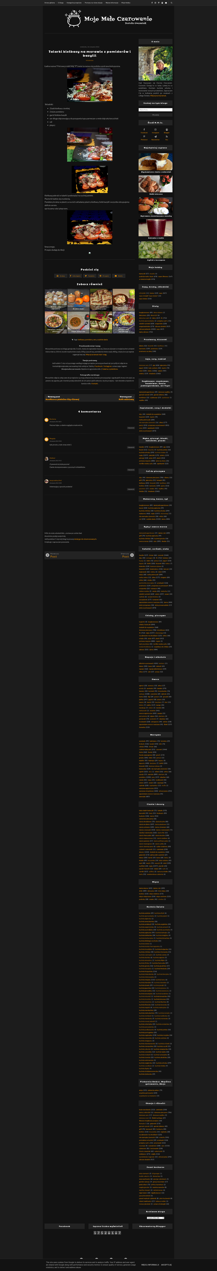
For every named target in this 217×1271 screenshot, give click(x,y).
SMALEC (152, 489)
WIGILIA (153, 1154)
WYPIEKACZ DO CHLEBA (161, 647)
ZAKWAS (141, 649)
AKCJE (141, 1090)
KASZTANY (158, 702)
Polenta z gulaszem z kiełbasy (123, 329)
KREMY (152, 293)
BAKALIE (141, 447)
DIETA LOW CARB (144, 318)
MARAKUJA (142, 708)
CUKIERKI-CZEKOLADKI (145, 849)
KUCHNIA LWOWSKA (161, 1005)
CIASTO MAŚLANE (162, 838)
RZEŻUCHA (164, 591)
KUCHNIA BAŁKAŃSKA (145, 935)
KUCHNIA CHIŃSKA (144, 511)
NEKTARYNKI (143, 710)
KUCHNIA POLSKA (162, 450)
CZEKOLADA (160, 849)
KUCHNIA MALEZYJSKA (159, 1007)
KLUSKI (141, 450)
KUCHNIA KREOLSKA (145, 999)
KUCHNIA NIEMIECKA (145, 1018)
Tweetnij (91, 276)
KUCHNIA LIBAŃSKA (160, 1002)
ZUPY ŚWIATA (143, 299)
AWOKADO (150, 688)
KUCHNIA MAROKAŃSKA (146, 1010)
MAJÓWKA (164, 1132)
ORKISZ (161, 516)
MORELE (158, 708)
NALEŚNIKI (152, 455)
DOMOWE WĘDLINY (164, 392)
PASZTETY (142, 489)
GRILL (140, 480)
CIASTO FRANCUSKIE (145, 835)
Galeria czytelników (110, 369)
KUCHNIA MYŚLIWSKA (160, 1016)
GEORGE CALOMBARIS (159, 1179)
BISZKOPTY (160, 813)
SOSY (140, 428)
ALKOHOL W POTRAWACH (146, 663)
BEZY (150, 813)
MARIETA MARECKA (158, 1187)
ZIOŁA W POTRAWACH (145, 431)
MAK (140, 863)
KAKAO (141, 666)
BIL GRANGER (156, 1173)
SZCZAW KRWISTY (153, 597)
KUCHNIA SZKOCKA (144, 1049)
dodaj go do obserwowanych (85, 539)
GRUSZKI (165, 697)
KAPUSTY (142, 763)
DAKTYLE (163, 694)
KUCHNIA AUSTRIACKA (163, 930)
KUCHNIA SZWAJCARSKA (161, 1049)
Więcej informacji (150, 1265)
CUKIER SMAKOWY (161, 846)
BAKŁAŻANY (153, 741)
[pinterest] (157, 3)
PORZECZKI (142, 719)
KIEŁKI (149, 563)
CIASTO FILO (161, 833)
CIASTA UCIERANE (144, 827)
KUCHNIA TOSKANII (144, 1055)
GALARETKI (142, 855)
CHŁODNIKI (142, 293)
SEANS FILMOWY (163, 276)
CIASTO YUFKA (159, 844)
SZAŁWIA (141, 597)
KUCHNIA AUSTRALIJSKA (146, 930)
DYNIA (141, 697)
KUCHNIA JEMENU (160, 988)
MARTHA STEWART (144, 1190)
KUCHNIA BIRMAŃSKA (162, 938)
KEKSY (166, 858)
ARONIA (141, 688)
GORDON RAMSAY (144, 1182)
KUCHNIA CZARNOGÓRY (146, 955)
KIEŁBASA (89, 60)
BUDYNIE (142, 816)
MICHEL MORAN (158, 1190)
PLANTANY (162, 716)
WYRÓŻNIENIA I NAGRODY (146, 1157)
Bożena (53, 419)
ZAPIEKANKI (151, 428)
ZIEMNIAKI (142, 796)
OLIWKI (157, 772)
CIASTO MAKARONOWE (146, 838)
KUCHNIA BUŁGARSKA (161, 949)
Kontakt (94, 383)
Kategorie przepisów (74, 3)
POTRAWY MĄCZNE (145, 461)
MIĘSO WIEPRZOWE (145, 896)
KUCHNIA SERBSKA (160, 1038)
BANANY (141, 691)
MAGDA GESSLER (144, 1187)
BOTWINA (164, 741)
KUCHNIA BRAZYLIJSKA (145, 949)
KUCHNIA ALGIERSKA (145, 919)
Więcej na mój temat (158, 95)
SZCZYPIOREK (143, 600)
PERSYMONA (143, 716)
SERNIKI (141, 871)
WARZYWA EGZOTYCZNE (146, 788)
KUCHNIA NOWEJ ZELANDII (147, 1021)
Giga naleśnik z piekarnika (101, 308)
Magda (52, 438)
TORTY (141, 874)
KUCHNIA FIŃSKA (144, 963)
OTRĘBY (149, 580)
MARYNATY (142, 349)
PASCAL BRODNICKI (144, 1196)
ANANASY (151, 685)
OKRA (150, 772)
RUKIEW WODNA (144, 591)
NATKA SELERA (143, 577)
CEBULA (141, 747)
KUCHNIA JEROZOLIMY (145, 991)
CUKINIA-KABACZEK (145, 749)
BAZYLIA (141, 555)
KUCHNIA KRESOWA (160, 999)
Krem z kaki (78, 309)
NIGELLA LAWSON (156, 1193)
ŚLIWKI (166, 724)
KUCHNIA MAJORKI (144, 1007)
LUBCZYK (166, 569)
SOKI (149, 672)
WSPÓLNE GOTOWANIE (146, 1093)
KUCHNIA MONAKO (164, 1013)
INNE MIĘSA (162, 891)
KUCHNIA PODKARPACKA (146, 1030)
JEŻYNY (159, 699)
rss (166, 140)
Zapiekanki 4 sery (101, 331)
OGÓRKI (141, 772)
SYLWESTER (142, 1148)
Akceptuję (166, 1265)
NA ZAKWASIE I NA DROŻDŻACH (148, 636)
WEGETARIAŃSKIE (144, 326)
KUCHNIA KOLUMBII (145, 996)
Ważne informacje (112, 3)
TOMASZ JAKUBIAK (144, 1204)
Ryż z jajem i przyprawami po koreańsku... (124, 307)
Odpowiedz (131, 428)
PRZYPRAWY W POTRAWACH (156, 425)
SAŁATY (157, 594)
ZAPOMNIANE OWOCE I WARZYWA (149, 602)
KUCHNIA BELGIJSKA (162, 935)
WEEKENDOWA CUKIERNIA (155, 874)
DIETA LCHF (154, 315)
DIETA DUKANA (158, 312)
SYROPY (157, 672)
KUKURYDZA (142, 769)
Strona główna (50, 3)
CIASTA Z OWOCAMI (145, 830)
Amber (52, 458)
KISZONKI (150, 346)
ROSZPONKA (142, 588)
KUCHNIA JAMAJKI (158, 985)
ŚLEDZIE (141, 491)
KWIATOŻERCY (154, 569)
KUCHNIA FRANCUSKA (158, 963)
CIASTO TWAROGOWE (145, 844)
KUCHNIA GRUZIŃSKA (160, 966)
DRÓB (140, 891)
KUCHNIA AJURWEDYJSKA (146, 321)
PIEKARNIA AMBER (153, 1090)
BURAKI (152, 744)
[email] (165, 3)
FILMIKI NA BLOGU (157, 1118)
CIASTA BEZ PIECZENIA (146, 819)
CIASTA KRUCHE (160, 821)
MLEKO (150, 371)
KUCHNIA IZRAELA (144, 985)
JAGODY (150, 699)
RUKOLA (154, 591)
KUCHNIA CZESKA (161, 955)
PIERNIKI (161, 866)
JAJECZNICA (163, 365)
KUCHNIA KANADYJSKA (146, 994)
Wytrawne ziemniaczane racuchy (156, 216)
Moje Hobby (125, 3)
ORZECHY (152, 710)
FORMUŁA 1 (142, 1123)
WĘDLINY (141, 400)
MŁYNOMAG (164, 513)
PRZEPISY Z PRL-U (162, 321)
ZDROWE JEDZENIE (145, 329)
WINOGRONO (155, 722)
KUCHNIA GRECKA (159, 538)
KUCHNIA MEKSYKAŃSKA (146, 1013)
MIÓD (141, 371)
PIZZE (151, 458)
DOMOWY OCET (144, 1118)
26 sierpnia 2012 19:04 (55, 441)
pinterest (144, 140)
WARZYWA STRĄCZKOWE (146, 791)
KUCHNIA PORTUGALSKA (146, 1032)
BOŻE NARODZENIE (145, 1110)
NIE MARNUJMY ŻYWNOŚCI (147, 422)
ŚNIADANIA (152, 373)
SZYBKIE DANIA (102, 339)
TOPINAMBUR (153, 785)
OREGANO (163, 577)
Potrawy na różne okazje (94, 3)
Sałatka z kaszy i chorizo (56, 330)
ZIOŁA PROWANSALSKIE (162, 605)
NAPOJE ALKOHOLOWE (155, 669)
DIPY (140, 414)
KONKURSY (159, 1129)
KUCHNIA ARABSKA (144, 913)
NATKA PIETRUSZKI (144, 420)
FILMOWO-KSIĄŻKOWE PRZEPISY (149, 1121)
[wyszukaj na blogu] (171, 2)
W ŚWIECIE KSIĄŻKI (145, 279)
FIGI (149, 697)
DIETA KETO (142, 315)
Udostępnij (76, 276)
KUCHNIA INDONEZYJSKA (146, 977)
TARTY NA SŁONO (161, 461)
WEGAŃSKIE (159, 323)
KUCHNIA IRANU (160, 980)
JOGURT (141, 368)
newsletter (155, 140)
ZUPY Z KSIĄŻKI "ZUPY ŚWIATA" (148, 296)
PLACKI (159, 458)
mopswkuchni (56, 480)
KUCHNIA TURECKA (144, 1057)
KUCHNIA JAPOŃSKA (145, 988)
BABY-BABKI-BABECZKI (146, 810)
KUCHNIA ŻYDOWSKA (145, 1074)
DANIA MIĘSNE (143, 888)
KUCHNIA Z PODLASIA (145, 1066)
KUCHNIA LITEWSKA (145, 1005)
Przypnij (106, 276)
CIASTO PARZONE (144, 841)
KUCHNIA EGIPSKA (158, 957)
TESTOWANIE (154, 1148)
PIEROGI (141, 458)
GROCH (158, 755)
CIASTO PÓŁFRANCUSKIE (161, 841)
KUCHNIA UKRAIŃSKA (160, 1057)
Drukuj (62, 276)
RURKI (163, 869)
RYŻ (140, 519)
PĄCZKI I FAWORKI (144, 869)
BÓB (160, 744)
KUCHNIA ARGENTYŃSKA (146, 927)
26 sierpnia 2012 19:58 (55, 483)
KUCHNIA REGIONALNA (145, 1035)
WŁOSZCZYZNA (163, 791)
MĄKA (141, 455)
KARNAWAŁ (149, 1129)
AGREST (141, 685)
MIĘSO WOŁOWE (161, 896)
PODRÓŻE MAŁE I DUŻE (146, 276)
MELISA (153, 572)
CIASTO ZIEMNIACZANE (146, 846)
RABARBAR (162, 719)
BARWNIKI (142, 813)
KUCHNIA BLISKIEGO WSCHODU (148, 941)
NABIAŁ (160, 371)
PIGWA (152, 716)
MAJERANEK (142, 572)
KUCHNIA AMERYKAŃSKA (146, 921)
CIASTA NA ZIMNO (144, 824)
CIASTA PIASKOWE (160, 824)
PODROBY (142, 899)
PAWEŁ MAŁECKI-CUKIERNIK (147, 1198)
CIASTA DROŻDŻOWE (145, 821)
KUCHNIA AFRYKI (159, 913)
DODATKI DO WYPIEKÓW (153, 414)
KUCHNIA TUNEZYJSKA (160, 1055)
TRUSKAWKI (142, 722)
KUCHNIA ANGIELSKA (161, 924)
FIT (162, 318)
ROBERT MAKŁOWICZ (145, 1201)
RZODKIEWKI (159, 780)
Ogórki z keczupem (156, 260)
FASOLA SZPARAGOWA (145, 755)
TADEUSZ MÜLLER (161, 1201)
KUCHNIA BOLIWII (144, 944)
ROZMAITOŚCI (152, 1146)
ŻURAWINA (142, 727)
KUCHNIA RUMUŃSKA (145, 1038)
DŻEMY (141, 346)
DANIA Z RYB (162, 533)
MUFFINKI (142, 866)
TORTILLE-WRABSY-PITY (146, 463)
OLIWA (161, 422)
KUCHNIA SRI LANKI (163, 1043)
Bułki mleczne (156, 194)
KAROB (149, 702)
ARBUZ (160, 685)
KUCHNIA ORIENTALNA (145, 1024)
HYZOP (141, 561)
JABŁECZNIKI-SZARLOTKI (157, 855)
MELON (151, 708)
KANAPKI (159, 480)
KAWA (150, 666)
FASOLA (150, 752)
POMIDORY (89, 339)
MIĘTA (141, 574)
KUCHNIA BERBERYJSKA (146, 938)
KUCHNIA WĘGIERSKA (145, 1063)
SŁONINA (160, 899)
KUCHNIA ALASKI (162, 916)
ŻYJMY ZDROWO (144, 332)
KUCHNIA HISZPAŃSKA (146, 971)
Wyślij (120, 276)
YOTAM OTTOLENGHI (159, 1204)
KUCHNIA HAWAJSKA (145, 969)
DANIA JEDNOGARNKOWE (146, 392)
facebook (144, 133)
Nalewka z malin (156, 238)
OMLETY (141, 373)
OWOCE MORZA (143, 541)
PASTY (141, 425)
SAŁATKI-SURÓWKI (144, 323)
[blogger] (161, 3)
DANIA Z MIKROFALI (144, 1112)
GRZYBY (141, 758)
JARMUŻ (156, 561)
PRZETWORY (154, 349)
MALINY (149, 705)
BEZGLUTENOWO (144, 312)
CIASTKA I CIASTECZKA (145, 833)
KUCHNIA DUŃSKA (144, 957)
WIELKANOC (142, 1154)
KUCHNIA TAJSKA (161, 1052)
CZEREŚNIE (153, 694)
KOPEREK (142, 417)
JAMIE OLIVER (143, 1184)
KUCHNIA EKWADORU (145, 960)
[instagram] (154, 3)
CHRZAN (151, 555)
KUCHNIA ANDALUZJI (145, 924)
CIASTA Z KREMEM (160, 827)
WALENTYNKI (158, 1151)
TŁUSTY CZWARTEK (144, 1151)
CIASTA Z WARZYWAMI (162, 830)
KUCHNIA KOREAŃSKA (160, 996)
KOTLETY (141, 486)
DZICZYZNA (150, 891)
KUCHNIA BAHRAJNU (161, 932)
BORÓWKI (151, 691)
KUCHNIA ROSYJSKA (163, 1035)
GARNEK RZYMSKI (144, 395)
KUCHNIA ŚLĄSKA (144, 1068)
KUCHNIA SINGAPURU (145, 1041)
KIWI (166, 702)
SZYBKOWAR (154, 397)
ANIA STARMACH (144, 1173)
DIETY (154, 318)
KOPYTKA (151, 450)
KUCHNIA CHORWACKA (161, 952)
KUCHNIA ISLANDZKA (160, 982)
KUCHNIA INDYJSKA (145, 980)
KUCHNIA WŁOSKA (144, 452)
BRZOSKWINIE (162, 691)
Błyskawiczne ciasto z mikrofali (156, 172)
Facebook (99, 366)
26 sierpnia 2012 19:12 (55, 460)
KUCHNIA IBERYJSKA (163, 974)
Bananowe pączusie (56, 308)
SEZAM (167, 594)
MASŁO (164, 368)
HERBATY (165, 558)
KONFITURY (161, 346)
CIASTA (152, 816)
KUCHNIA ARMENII (162, 927)
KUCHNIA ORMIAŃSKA (162, 1024)
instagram (155, 133)
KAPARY (141, 563)
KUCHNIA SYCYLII (162, 1046)
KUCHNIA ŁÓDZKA (160, 452)
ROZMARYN (154, 588)
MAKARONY (142, 513)
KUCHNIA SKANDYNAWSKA (147, 1043)
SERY (94, 339)
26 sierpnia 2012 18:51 (55, 421)
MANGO (158, 705)
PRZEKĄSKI (160, 583)
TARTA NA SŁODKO (162, 871)
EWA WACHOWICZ (144, 1179)
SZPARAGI (160, 783)
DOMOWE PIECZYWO (152, 477)
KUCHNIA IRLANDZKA (145, 982)
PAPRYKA (150, 774)
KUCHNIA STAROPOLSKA (146, 1046)
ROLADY (156, 869)
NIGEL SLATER (143, 1193)
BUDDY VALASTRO (144, 1176)
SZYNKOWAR (165, 397)
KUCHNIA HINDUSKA (161, 969)
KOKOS (168, 563)
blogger (167, 133)
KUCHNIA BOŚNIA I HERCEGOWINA (149, 946)
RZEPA (149, 780)
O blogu (61, 3)
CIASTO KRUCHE (160, 835)
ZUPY (160, 293)
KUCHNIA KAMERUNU (162, 991)
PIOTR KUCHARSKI (164, 1198)
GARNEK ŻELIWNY (159, 395)
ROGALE (158, 641)
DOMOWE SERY (144, 365)
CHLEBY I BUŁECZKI (145, 624)
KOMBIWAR (142, 397)
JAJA (154, 365)
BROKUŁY (142, 744)
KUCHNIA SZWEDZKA (145, 1052)
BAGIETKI (142, 622)
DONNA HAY (156, 1176)
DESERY (141, 852)
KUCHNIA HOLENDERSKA (146, 974)
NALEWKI (158, 666)
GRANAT (156, 697)
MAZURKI (157, 863)
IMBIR (148, 561)
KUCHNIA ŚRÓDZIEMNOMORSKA (148, 1071)
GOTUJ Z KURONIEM (158, 1182)
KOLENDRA (142, 566)
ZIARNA (164, 519)
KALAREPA (151, 760)
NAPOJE (141, 669)
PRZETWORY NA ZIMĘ (145, 351)
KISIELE (141, 860)
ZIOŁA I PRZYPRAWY (145, 605)
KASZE (141, 508)
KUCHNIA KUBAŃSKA (145, 1002)
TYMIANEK (155, 600)
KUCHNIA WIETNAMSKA (146, 1060)
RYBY (155, 541)
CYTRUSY (141, 694)
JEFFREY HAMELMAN (157, 1184)
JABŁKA (141, 699)
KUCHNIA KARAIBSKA (162, 994)
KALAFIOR (141, 760)
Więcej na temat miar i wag (96, 354)
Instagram (108, 366)
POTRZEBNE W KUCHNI (146, 1140)
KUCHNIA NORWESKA (161, 1018)
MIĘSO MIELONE (154, 894)
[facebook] (151, 3)
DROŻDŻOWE (161, 630)
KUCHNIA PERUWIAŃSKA (146, 1027)
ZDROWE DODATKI (160, 326)
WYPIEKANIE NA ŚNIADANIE (147, 1096)
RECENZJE (142, 1146)
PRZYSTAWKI (157, 1143)
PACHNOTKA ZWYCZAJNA (146, 583)
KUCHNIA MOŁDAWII (145, 1016)
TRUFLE (164, 785)
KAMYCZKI (142, 274)
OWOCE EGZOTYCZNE (145, 713)
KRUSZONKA (151, 860)
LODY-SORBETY (153, 368)
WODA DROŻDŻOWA (145, 647)
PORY (153, 777)
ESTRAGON (149, 558)
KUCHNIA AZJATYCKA (154, 508)
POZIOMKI (153, 719)
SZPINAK (141, 785)
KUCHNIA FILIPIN (160, 960)
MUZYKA (152, 274)
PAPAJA (159, 713)
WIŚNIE (165, 722)
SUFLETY (151, 871)
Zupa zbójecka (78, 331)
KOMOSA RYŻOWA (155, 566)
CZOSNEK (160, 555)
